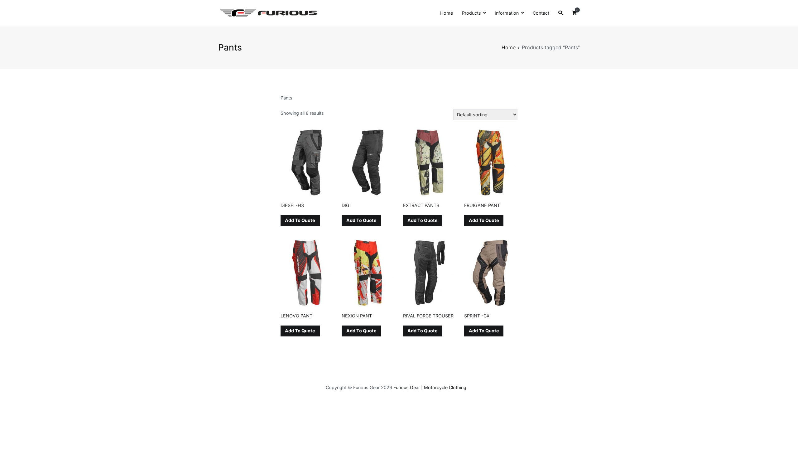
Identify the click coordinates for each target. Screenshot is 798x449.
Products (471, 13)
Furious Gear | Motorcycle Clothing (429, 387)
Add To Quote (300, 220)
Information (507, 13)
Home (446, 13)
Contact (541, 13)
